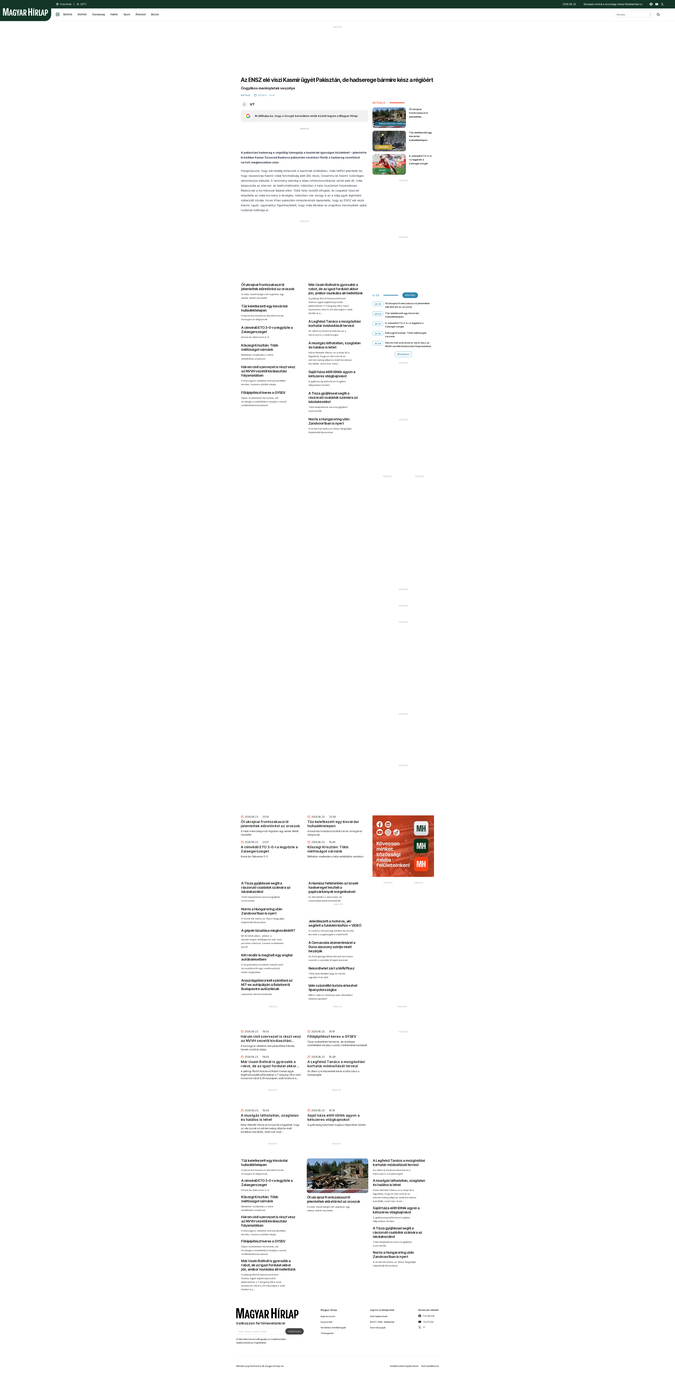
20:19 (378, 304)
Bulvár (155, 14)
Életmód (141, 14)
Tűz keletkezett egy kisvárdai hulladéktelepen (420, 136)
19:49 (378, 333)
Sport (127, 14)
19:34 (378, 343)
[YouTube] (656, 4)
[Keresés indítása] (650, 14)
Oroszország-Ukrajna (393, 123)
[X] (662, 4)
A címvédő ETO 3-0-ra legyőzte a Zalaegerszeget (420, 159)
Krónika (383, 147)
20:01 (378, 323)
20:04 (377, 313)
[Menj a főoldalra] (25, 12)
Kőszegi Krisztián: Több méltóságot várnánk (405, 334)
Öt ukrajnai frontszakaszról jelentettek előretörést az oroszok (418, 116)
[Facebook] (651, 4)
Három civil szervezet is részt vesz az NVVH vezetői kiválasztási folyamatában (408, 344)
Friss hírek (65, 4)
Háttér (114, 14)
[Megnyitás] (57, 14)
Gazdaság (98, 14)
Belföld (67, 14)
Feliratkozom (294, 1331)
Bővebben (403, 354)
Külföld (82, 14)
